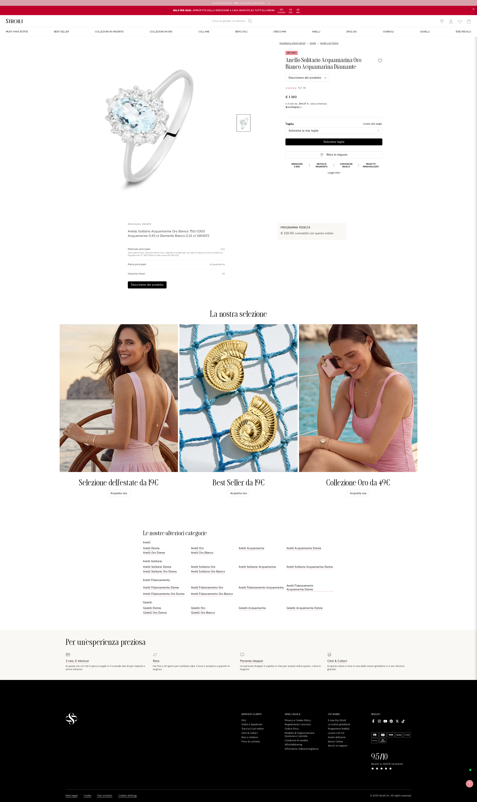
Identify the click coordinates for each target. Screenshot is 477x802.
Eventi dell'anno (337, 737)
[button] (333, 169)
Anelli (313, 43)
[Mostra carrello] (469, 21)
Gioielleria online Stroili (292, 43)
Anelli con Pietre (329, 43)
